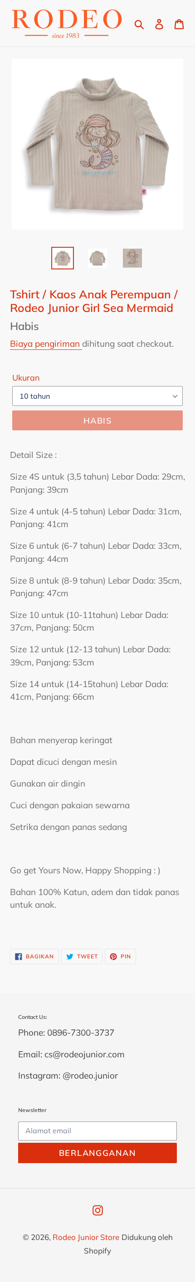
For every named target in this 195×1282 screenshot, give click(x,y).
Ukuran (26, 377)
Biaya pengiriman (46, 343)
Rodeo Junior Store (86, 1237)
